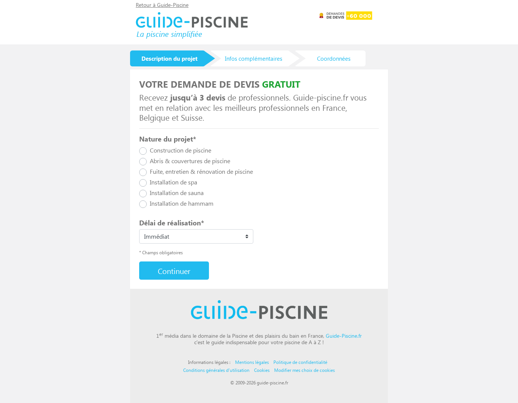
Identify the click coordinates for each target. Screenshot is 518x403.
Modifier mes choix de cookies (304, 370)
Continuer (174, 270)
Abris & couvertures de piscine (190, 161)
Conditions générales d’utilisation (216, 370)
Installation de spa (173, 182)
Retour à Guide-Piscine (162, 4)
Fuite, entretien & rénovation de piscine (201, 171)
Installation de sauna (177, 193)
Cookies (262, 370)
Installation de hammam (181, 203)
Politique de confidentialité (300, 362)
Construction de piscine (180, 150)
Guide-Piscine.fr (344, 335)
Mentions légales (252, 362)
